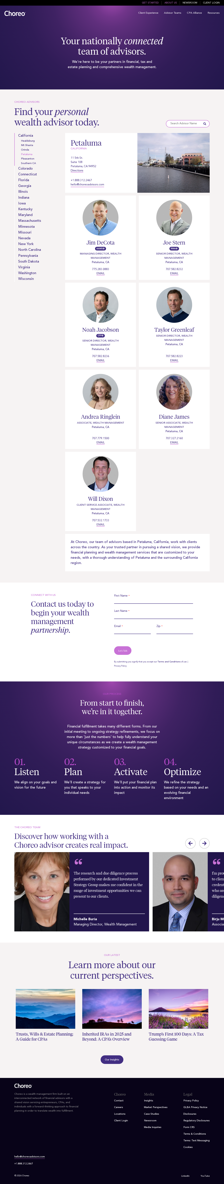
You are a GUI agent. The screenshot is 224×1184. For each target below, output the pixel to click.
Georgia (24, 186)
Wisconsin (26, 279)
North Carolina (29, 250)
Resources (214, 13)
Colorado (25, 168)
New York (26, 244)
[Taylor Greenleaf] (174, 307)
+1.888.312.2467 (81, 180)
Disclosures (189, 1114)
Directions (77, 170)
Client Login (211, 3)
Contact (119, 1100)
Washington (27, 273)
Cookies (188, 1147)
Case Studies (151, 1114)
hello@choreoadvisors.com (87, 184)
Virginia (24, 267)
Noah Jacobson (100, 329)
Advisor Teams (172, 13)
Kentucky (25, 209)
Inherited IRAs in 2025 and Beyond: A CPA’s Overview (106, 1037)
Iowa (22, 203)
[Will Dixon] (100, 476)
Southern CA (28, 163)
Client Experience (148, 13)
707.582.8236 (100, 356)
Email (100, 273)
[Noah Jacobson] (100, 307)
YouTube (205, 1176)
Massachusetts (29, 221)
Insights (148, 1100)
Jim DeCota (101, 242)
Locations (119, 1114)
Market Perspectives (155, 1107)
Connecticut (27, 174)
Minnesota (26, 227)
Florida (23, 180)
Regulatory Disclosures (196, 1120)
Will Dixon (100, 498)
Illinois (23, 192)
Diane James (174, 416)
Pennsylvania (28, 256)
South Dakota (28, 261)
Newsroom (190, 3)
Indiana (23, 198)
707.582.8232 (174, 269)
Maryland (25, 215)
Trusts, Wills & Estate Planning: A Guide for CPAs (44, 1037)
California (25, 136)
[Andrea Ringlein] (100, 394)
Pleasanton (27, 159)
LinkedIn (185, 1176)
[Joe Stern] (174, 220)
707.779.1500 (100, 438)
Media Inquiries (152, 1127)
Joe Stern (174, 242)
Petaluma (26, 154)
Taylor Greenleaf (174, 329)
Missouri (24, 232)
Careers (118, 1107)
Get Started (150, 3)
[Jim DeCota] (100, 220)
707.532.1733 (100, 520)
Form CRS (189, 1127)
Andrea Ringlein (100, 416)
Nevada (24, 238)
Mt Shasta (27, 145)
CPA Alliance (194, 13)
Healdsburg (28, 141)
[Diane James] (174, 394)
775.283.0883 (100, 269)
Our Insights (112, 1059)
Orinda (25, 150)
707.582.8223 (174, 356)
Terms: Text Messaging (196, 1140)
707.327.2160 (174, 438)
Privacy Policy (120, 666)
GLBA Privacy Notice (195, 1107)
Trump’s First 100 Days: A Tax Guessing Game (176, 1037)
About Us (170, 3)
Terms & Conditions (194, 1134)
